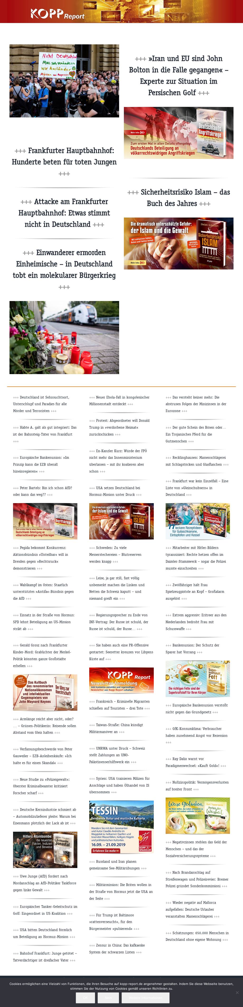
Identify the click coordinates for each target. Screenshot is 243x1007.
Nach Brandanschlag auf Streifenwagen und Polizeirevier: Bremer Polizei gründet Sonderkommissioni (197, 879)
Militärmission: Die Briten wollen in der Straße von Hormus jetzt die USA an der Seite (121, 891)
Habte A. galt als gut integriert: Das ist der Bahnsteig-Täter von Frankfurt (44, 434)
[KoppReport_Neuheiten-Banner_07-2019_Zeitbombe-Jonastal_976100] (45, 833)
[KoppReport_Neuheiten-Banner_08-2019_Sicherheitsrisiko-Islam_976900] (121, 505)
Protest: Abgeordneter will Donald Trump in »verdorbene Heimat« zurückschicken (119, 427)
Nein (108, 998)
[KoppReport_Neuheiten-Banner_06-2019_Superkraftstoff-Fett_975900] (198, 662)
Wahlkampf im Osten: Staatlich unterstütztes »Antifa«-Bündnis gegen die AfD (43, 592)
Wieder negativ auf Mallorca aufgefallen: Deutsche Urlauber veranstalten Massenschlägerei (193, 909)
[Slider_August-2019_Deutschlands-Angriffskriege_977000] (179, 109)
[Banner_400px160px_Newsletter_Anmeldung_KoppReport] (121, 669)
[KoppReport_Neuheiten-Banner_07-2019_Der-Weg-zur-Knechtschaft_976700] (45, 676)
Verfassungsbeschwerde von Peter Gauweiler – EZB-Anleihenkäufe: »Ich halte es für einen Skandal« (42, 756)
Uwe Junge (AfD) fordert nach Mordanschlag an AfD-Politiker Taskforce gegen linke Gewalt (44, 883)
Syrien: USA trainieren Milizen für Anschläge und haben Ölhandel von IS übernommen (119, 785)
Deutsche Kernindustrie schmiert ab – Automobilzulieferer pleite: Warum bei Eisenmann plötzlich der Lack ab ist (44, 816)
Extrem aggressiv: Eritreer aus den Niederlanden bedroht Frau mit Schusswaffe (196, 622)
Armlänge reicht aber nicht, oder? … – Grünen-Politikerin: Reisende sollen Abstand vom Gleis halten (44, 726)
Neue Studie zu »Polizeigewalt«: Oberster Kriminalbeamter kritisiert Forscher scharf (41, 786)
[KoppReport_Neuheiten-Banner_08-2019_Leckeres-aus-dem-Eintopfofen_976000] (198, 505)
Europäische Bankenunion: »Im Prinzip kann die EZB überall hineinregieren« (41, 464)
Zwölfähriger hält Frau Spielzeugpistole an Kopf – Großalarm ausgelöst (195, 592)
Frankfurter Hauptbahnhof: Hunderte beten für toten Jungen (64, 162)
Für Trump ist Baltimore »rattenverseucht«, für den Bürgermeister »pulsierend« (114, 922)
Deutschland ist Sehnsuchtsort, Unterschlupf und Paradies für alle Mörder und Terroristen (41, 404)
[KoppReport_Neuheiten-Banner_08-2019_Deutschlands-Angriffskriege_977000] (45, 505)
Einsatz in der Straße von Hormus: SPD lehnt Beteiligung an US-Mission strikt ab (44, 622)
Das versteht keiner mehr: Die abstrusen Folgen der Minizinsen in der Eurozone (196, 404)
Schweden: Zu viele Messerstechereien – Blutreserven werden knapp (115, 554)
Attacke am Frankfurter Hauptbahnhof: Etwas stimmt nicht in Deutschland (64, 213)
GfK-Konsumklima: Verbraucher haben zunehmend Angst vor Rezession (197, 735)
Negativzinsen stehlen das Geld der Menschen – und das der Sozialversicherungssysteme (196, 849)
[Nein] (237, 992)
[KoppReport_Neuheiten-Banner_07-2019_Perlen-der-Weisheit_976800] (198, 799)
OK (85, 998)
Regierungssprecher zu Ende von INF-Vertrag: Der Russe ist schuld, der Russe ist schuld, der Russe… (118, 622)
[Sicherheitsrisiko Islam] (179, 219)
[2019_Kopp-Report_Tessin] (121, 802)
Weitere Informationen (145, 998)
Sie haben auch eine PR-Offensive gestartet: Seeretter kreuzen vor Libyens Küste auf (121, 652)
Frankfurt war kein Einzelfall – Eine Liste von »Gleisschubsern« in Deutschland (197, 488)
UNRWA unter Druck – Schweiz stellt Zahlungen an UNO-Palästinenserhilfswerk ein (117, 755)
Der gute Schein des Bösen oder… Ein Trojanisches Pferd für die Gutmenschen (196, 434)
